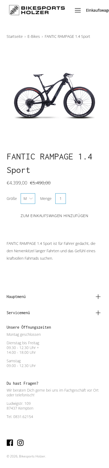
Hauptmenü (16, 296)
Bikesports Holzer (32, 456)
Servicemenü (18, 312)
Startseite (15, 36)
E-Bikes (34, 36)
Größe (12, 198)
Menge (46, 198)
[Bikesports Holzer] (37, 10)
